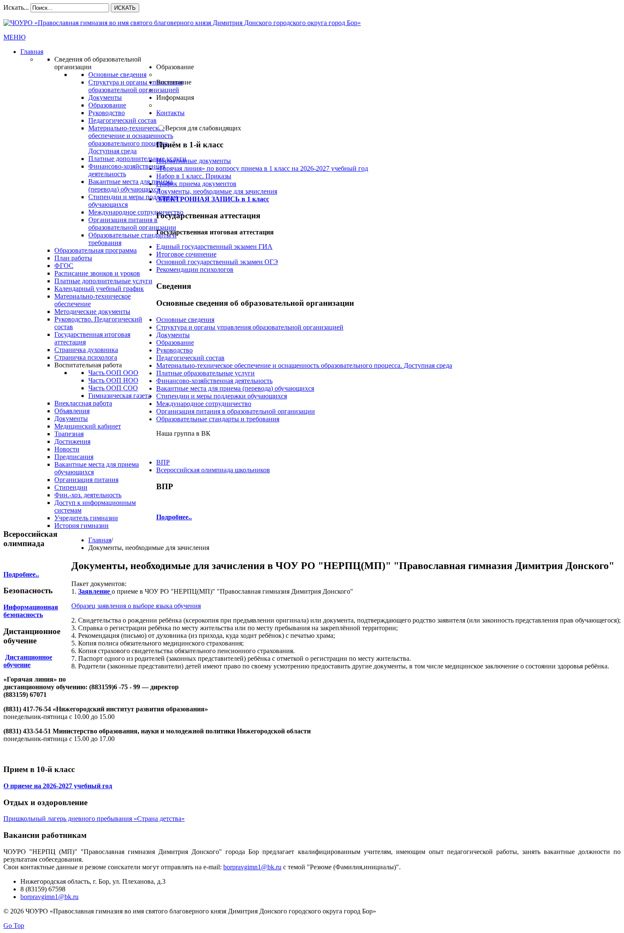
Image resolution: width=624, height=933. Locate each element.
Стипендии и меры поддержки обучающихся (221, 396)
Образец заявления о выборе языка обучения (136, 605)
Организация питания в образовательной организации (235, 411)
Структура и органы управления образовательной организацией (249, 327)
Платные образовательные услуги (205, 373)
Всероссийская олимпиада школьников (213, 470)
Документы (173, 334)
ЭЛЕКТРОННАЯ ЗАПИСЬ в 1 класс (212, 199)
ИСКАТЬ (125, 8)
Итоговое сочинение (186, 254)
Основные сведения (185, 319)
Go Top (13, 925)
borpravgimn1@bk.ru (252, 867)
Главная (99, 540)
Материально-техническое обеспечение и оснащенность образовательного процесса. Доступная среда (304, 365)
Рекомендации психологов (194, 269)
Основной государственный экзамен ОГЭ (217, 261)
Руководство (174, 350)
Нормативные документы (193, 160)
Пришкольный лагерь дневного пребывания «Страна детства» (94, 818)
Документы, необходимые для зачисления (216, 191)
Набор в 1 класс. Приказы (193, 176)
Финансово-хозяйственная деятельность (214, 380)
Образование (175, 342)
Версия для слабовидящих (203, 128)
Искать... (16, 7)
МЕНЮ (14, 37)
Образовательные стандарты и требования (217, 419)
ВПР (163, 462)
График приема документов (196, 183)
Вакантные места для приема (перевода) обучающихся (235, 388)
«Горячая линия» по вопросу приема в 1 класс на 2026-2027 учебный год (262, 168)
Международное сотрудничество (203, 403)
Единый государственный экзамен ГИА (214, 246)
